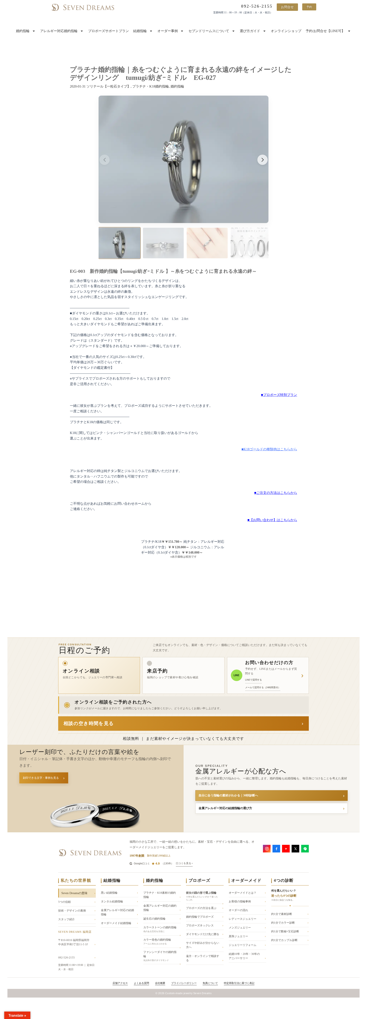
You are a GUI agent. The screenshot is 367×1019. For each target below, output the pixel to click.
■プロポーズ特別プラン (279, 395)
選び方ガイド (250, 31)
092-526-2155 (256, 6)
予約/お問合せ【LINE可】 (325, 31)
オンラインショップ (286, 31)
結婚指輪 (140, 31)
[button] (262, 160)
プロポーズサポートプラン (108, 31)
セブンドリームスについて (208, 31)
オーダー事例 (167, 31)
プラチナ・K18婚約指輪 (150, 86)
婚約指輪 (23, 31)
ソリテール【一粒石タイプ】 (108, 86)
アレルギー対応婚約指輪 (59, 31)
